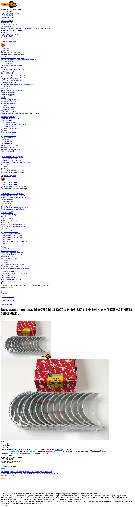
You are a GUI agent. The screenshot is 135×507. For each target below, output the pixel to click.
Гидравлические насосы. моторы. (13, 69)
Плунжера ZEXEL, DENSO (11, 160)
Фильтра (4, 67)
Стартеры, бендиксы (8, 176)
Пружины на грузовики (9, 211)
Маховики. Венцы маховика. (11, 90)
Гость (3, 40)
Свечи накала (6, 174)
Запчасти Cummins (7, 218)
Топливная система (8, 153)
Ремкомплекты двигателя (10, 128)
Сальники (4, 130)
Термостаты (5, 139)
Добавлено (5, 445)
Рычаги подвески (7, 213)
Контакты (32, 474)
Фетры (3, 216)
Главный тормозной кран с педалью (14, 274)
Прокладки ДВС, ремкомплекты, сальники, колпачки (20, 113)
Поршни (4, 105)
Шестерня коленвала (8, 111)
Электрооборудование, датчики (12, 170)
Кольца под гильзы (8, 117)
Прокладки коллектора (9, 122)
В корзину (4, 444)
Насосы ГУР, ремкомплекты (11, 234)
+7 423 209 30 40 (7, 15)
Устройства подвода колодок (11, 279)
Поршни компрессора (8, 86)
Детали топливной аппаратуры (12, 157)
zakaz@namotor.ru (7, 26)
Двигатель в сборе (7, 71)
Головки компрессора (8, 82)
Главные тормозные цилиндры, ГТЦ (14, 190)
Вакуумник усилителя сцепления (13, 264)
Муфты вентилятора (8, 136)
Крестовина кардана (8, 230)
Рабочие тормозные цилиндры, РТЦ (14, 196)
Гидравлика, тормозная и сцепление (14, 186)
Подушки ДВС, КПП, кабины (11, 235)
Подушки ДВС (6, 239)
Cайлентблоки (6, 203)
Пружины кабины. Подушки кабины (14, 241)
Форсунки (4, 164)
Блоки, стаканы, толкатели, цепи (13, 52)
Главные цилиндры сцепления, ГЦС (14, 192)
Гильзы (3, 98)
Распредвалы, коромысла (10, 107)
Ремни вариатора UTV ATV (11, 258)
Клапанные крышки (8, 61)
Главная (4, 293)
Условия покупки (16, 474)
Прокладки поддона (8, 126)
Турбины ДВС (6, 166)
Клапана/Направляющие (10, 100)
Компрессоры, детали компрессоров (14, 75)
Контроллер (5, 88)
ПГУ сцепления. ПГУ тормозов (12, 194)
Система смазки (6, 141)
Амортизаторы (6, 205)
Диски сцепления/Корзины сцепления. (15, 268)
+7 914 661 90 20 (7, 11)
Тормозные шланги (8, 277)
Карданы (4, 228)
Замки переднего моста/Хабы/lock (13, 209)
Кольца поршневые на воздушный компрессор (17, 84)
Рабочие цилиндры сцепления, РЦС (14, 197)
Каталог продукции (8, 472)
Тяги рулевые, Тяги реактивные (12, 215)
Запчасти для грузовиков (24, 472)
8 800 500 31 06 (6, 32)
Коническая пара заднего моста (12, 253)
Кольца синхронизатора (9, 251)
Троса (3, 281)
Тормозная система (8, 270)
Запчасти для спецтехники (42, 472)
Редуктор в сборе (7, 256)
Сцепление (5, 260)
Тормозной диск (7, 275)
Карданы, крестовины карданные (13, 224)
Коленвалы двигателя (8, 101)
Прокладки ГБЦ (6, 120)
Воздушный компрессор (9, 79)
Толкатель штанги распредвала (12, 65)
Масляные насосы (7, 147)
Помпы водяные (7, 138)
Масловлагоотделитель (9, 145)
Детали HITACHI (7, 73)
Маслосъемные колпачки (10, 119)
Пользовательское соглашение (47, 474)
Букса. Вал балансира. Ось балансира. (14, 207)
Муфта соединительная (9, 232)
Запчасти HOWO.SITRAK (10, 220)
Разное (3, 245)
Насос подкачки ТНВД (9, 159)
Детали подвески (7, 199)
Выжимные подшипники (10, 266)
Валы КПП (5, 249)
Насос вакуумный (7, 151)
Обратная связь (6, 465)
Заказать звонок (6, 23)
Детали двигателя (7, 297)
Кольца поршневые (8, 103)
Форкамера (5, 168)
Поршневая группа (8, 92)
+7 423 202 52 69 (7, 36)
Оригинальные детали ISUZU (11, 255)
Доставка (25, 474)
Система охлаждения (8, 132)
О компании (5, 474)
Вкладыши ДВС (7, 96)
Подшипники (6, 243)
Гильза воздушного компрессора (12, 81)
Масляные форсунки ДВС (10, 149)
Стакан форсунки (7, 63)
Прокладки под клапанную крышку (14, 124)
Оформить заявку (7, 287)
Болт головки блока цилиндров (12, 58)
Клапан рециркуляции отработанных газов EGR (18, 60)
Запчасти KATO (6, 222)
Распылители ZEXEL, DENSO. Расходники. (17, 162)
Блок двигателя (6, 56)
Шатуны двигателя (8, 109)
